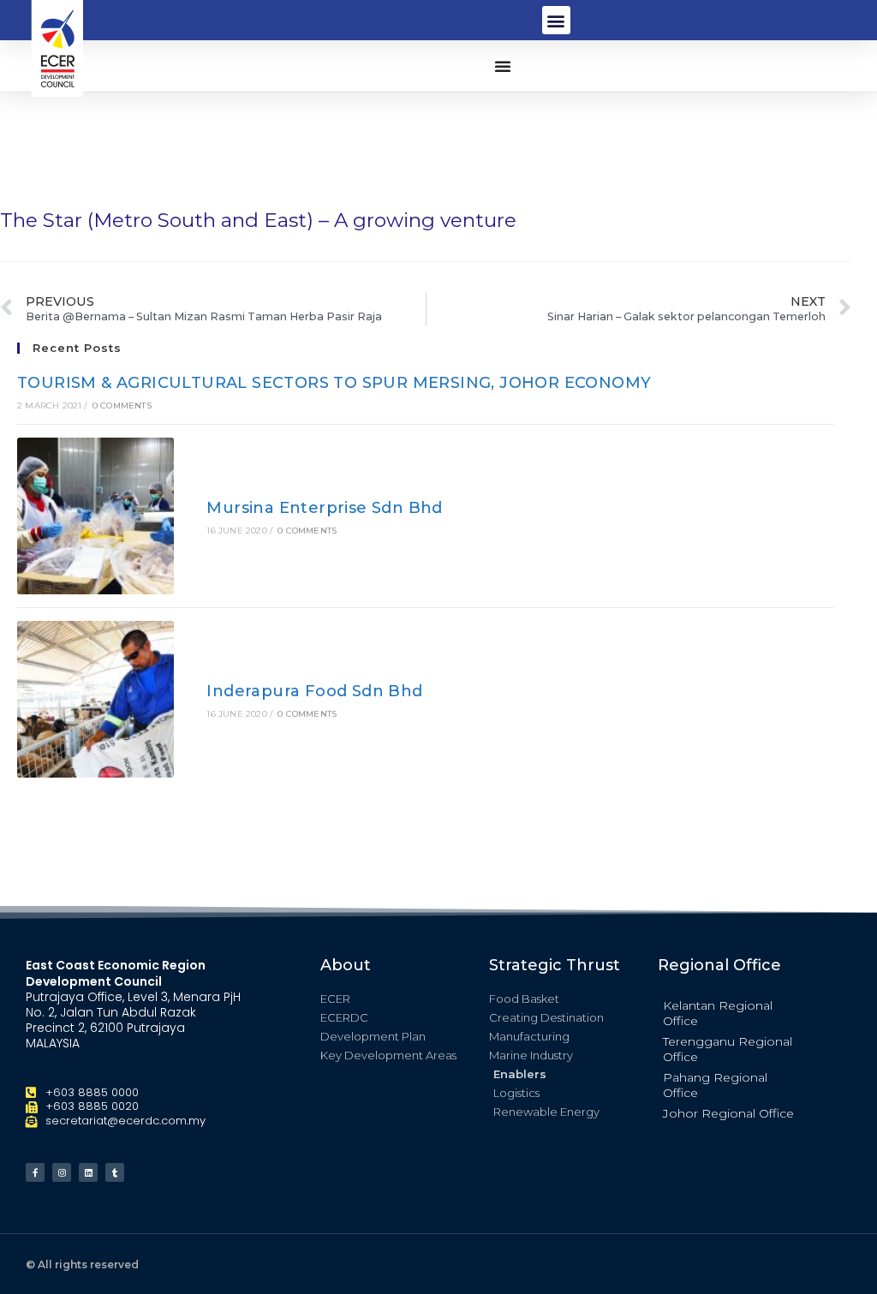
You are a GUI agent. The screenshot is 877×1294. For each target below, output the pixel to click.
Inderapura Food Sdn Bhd (314, 691)
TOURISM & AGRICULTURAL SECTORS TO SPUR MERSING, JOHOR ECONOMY (334, 382)
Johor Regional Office (728, 1113)
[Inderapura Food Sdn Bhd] (95, 699)
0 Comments (122, 405)
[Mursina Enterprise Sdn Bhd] (95, 516)
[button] (556, 20)
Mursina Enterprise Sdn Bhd (324, 507)
